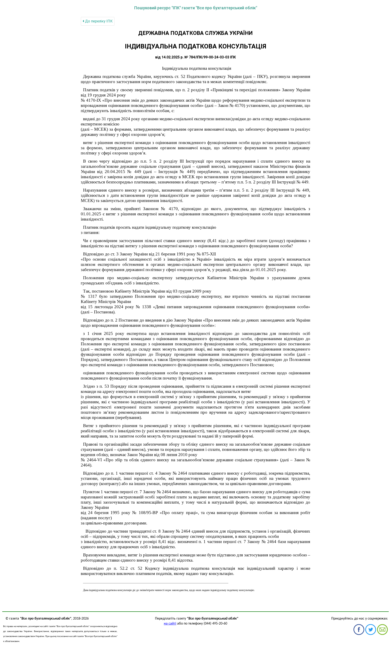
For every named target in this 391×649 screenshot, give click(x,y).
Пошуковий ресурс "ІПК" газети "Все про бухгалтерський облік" (195, 7)
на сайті (170, 623)
